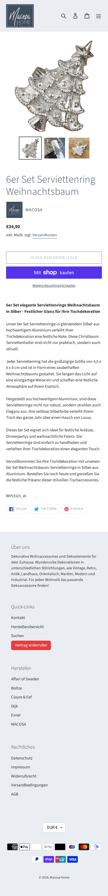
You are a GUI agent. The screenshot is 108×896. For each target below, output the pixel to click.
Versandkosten (44, 235)
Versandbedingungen (29, 785)
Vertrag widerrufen (31, 645)
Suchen (17, 636)
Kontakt (18, 618)
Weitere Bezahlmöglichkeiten (54, 285)
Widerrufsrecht (23, 776)
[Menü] (98, 16)
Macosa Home (60, 877)
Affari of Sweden (25, 679)
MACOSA (18, 724)
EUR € (52, 827)
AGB (14, 794)
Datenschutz (21, 758)
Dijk (14, 706)
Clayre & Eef (21, 697)
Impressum (20, 767)
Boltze (16, 688)
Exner (16, 715)
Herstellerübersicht (27, 627)
